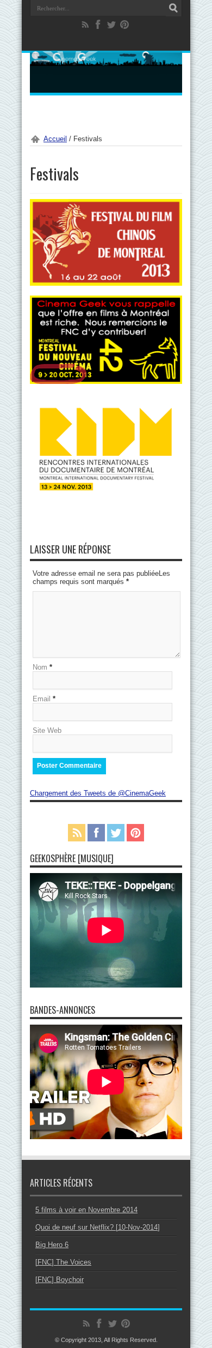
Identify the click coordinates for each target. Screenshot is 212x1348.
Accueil (55, 139)
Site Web (47, 730)
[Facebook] (98, 24)
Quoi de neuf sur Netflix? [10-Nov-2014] (97, 1227)
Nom (40, 667)
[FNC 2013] (106, 381)
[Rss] (85, 24)
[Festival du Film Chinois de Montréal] (106, 283)
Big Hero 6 (51, 1245)
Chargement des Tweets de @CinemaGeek (98, 793)
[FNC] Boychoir (59, 1279)
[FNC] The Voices (63, 1262)
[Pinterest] (124, 24)
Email (42, 699)
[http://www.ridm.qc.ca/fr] (106, 490)
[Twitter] (111, 24)
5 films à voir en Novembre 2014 (86, 1210)
